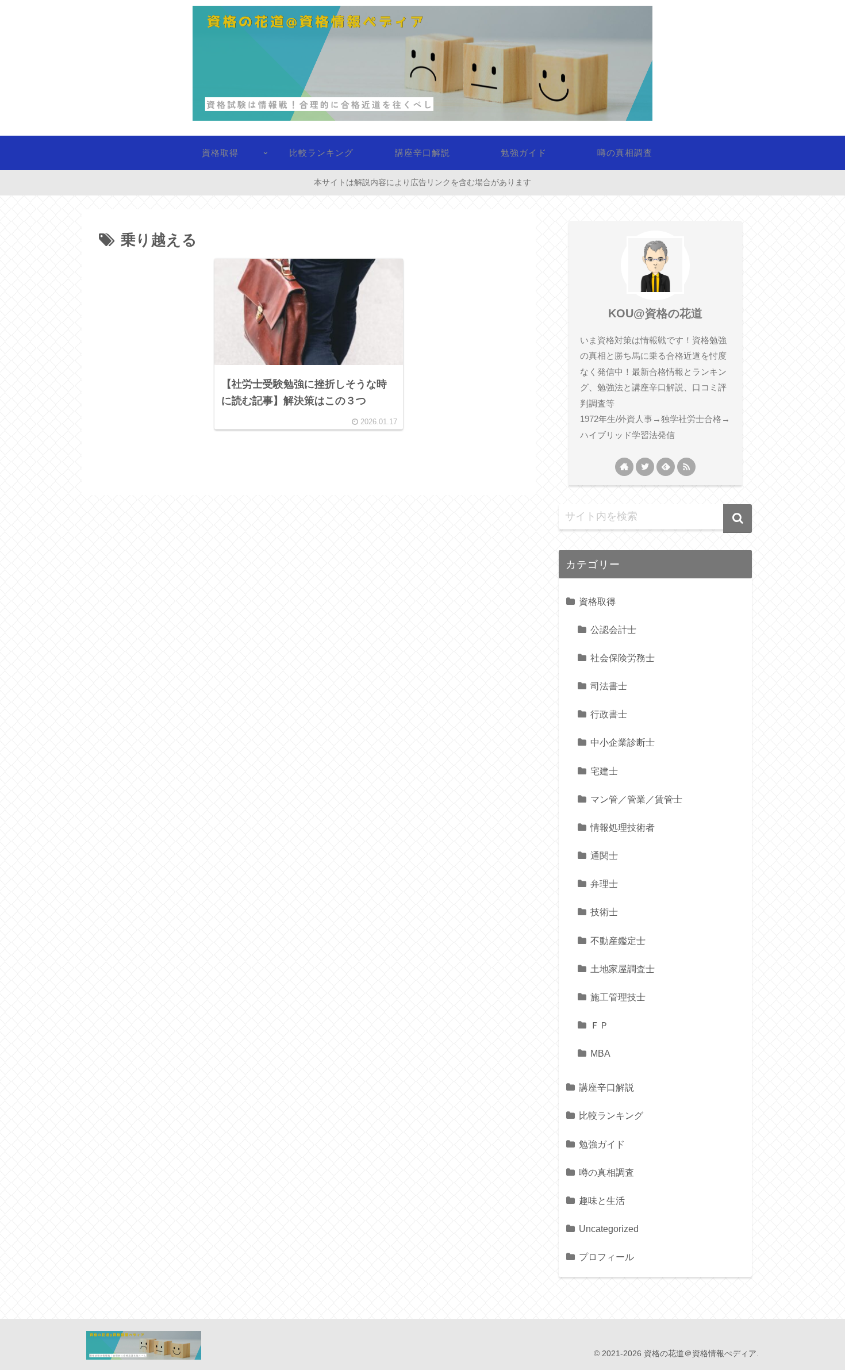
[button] (737, 518)
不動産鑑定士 (618, 940)
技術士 (604, 912)
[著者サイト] (624, 467)
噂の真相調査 (606, 1172)
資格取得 (597, 601)
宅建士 (604, 771)
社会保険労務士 (622, 658)
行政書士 (608, 714)
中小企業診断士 (622, 742)
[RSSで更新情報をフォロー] (686, 467)
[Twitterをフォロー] (645, 467)
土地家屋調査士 (622, 969)
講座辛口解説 (606, 1087)
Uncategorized (609, 1228)
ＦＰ (599, 1025)
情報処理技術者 (622, 827)
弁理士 (604, 883)
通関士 (604, 855)
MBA (600, 1053)
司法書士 (608, 686)
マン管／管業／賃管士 (636, 799)
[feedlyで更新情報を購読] (665, 467)
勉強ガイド (602, 1144)
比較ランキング (611, 1115)
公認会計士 (613, 629)
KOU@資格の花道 (655, 313)
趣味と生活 (602, 1200)
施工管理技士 (618, 997)
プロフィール (606, 1257)
